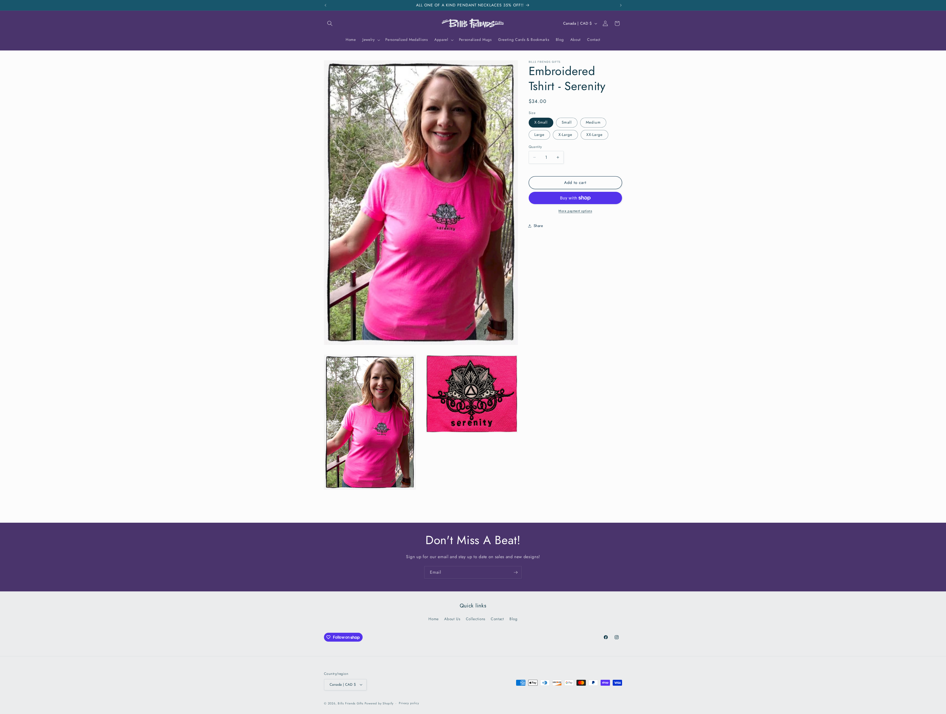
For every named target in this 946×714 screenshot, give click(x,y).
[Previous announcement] (325, 5)
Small (567, 122)
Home (433, 619)
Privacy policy (409, 703)
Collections (475, 619)
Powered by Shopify (379, 703)
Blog (513, 619)
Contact (497, 619)
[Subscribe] (516, 572)
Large (539, 134)
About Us (452, 619)
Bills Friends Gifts (350, 703)
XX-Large (594, 134)
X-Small (541, 122)
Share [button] (538, 225)
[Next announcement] (620, 5)
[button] (330, 23)
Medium (593, 122)
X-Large (565, 134)
